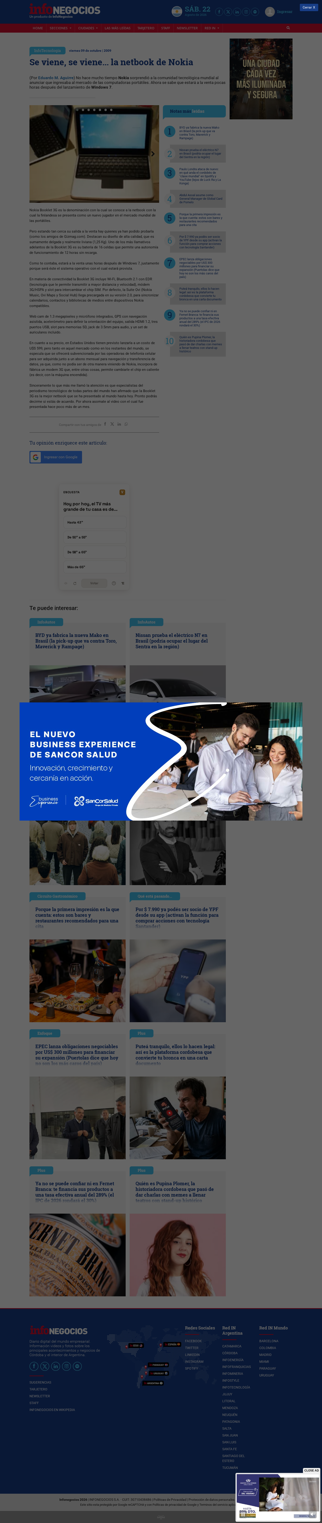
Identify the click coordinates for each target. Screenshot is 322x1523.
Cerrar (307, 7)
